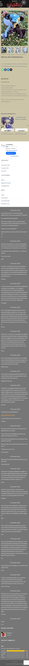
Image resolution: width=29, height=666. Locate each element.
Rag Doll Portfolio (6, 183)
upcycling (25, 66)
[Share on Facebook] (5, 69)
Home (2, 54)
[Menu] (2, 5)
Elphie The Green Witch (21, 134)
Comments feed (5, 200)
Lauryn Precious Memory (7, 134)
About (3, 180)
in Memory (17, 66)
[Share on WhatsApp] (2, 69)
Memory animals (21, 54)
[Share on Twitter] (8, 69)
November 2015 (5, 165)
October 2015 (5, 168)
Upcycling (25, 64)
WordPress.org (5, 203)
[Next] (25, 28)
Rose (21, 66)
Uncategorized (5, 186)
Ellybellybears (10, 54)
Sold (22, 64)
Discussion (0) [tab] (5, 82)
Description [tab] (4, 78)
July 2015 (3, 171)
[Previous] (3, 28)
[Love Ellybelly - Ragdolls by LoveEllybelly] (14, 5)
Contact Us (14, 661)
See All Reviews (14, 156)
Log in (2, 194)
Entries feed (4, 197)
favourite (12, 66)
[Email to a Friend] (11, 69)
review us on (10, 153)
